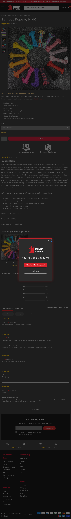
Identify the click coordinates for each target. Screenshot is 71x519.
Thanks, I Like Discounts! (35, 265)
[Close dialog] (50, 240)
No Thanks (35, 271)
